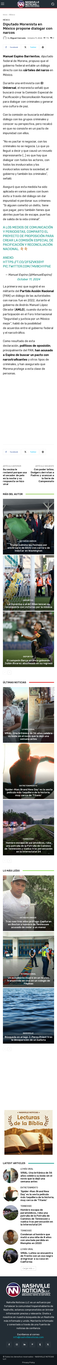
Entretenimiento (28, 786)
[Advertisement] (28, 411)
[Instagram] (17, 1344)
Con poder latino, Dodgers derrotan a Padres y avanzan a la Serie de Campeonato (42, 475)
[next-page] (9, 672)
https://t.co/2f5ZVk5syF (23, 262)
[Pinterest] (32, 1344)
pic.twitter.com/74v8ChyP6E (27, 266)
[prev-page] (5, 672)
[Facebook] (9, 1344)
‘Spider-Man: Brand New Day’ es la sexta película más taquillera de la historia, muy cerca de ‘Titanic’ (28, 792)
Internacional (28, 974)
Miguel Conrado (18, 38)
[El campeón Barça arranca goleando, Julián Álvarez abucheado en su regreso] (28, 639)
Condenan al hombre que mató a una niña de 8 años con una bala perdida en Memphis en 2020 (35, 1239)
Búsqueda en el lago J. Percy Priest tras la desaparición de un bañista (28, 1038)
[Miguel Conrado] (5, 38)
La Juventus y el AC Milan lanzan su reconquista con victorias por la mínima (28, 605)
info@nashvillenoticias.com (28, 1337)
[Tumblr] (40, 1344)
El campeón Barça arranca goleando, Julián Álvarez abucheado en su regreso (28, 662)
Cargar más (27, 1268)
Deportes (28, 600)
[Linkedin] (24, 1344)
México (12, 14)
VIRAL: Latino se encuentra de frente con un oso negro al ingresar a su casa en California (36, 1257)
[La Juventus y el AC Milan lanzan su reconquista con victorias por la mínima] (28, 583)
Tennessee (28, 839)
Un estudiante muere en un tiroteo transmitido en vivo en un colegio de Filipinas (28, 980)
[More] (43, 47)
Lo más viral (28, 729)
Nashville (28, 1033)
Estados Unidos (28, 541)
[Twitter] (48, 1344)
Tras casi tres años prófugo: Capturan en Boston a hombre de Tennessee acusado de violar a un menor (28, 924)
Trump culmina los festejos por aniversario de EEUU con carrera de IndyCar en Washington (28, 547)
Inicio (5, 14)
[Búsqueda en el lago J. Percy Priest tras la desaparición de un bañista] (28, 1016)
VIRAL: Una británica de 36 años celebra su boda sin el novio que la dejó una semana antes (28, 736)
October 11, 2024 (28, 279)
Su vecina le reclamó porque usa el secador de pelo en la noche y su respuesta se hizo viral (15, 477)
